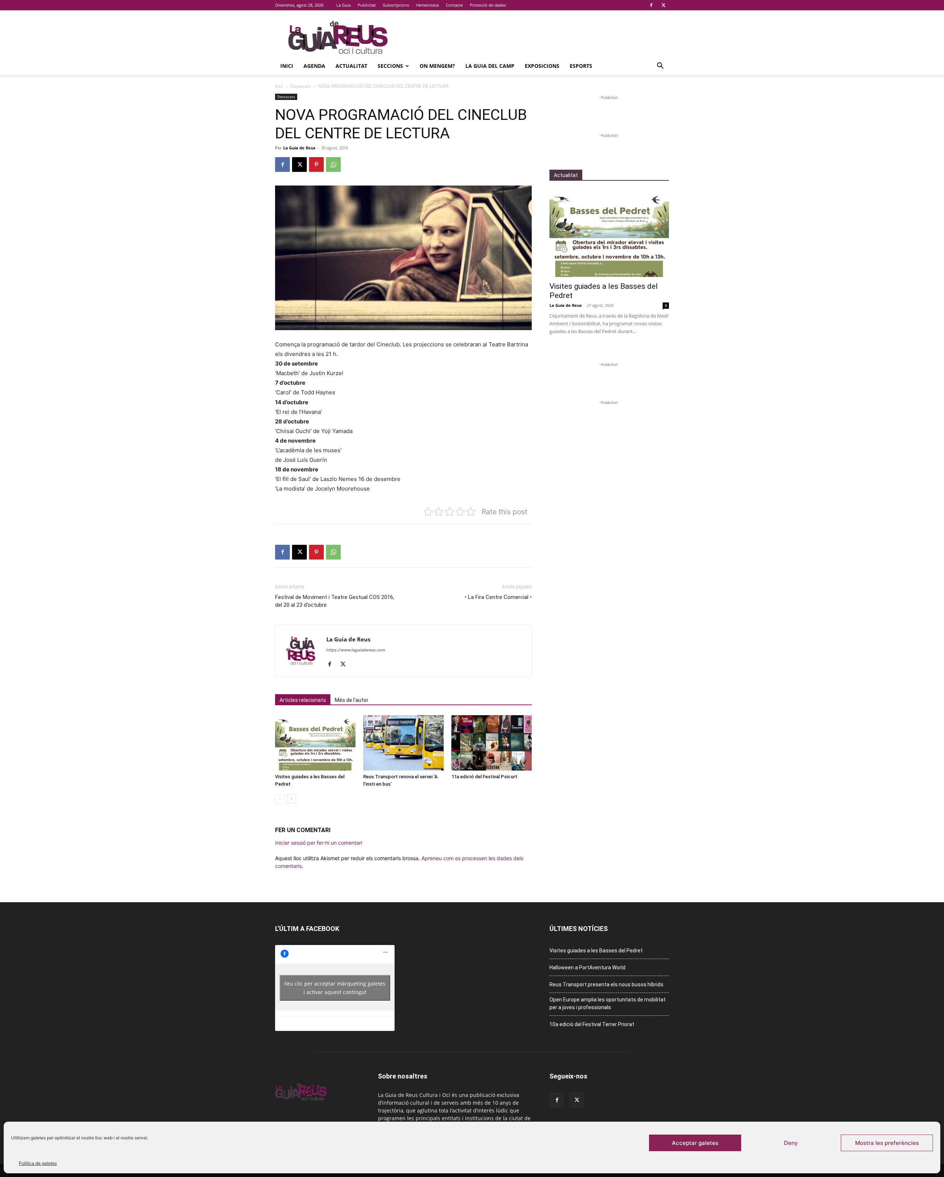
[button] (660, 66)
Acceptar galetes (695, 1142)
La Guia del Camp (489, 65)
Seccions (390, 65)
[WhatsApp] (333, 164)
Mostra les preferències (887, 1142)
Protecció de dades (488, 5)
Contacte (454, 5)
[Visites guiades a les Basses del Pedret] (315, 743)
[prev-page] (279, 798)
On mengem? (437, 65)
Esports (581, 65)
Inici (286, 65)
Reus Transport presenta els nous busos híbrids (606, 984)
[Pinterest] (316, 164)
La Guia (343, 5)
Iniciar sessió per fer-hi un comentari (318, 843)
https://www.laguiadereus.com (355, 649)
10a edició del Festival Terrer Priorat (591, 1024)
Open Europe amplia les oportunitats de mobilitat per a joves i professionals (607, 1003)
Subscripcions (396, 5)
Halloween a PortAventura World (587, 967)
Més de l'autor (351, 700)
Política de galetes (38, 1163)
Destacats (300, 86)
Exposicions (542, 65)
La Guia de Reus (299, 147)
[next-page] (291, 798)
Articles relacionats (303, 700)
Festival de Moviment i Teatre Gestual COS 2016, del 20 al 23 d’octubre (334, 601)
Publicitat (367, 5)
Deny (791, 1142)
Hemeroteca (427, 5)
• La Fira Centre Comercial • (498, 597)
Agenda (314, 65)
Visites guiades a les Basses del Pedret (596, 950)
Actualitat (351, 65)
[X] (663, 5)
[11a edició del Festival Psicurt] (491, 743)
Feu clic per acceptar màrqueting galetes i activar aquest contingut (334, 988)
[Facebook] (651, 5)
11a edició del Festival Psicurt (484, 776)
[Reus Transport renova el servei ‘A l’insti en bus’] (403, 743)
